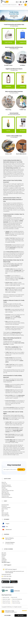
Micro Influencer (5, 493)
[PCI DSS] (5, 591)
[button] (17, 2)
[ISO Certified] (14, 590)
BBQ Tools (5, 418)
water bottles (13, 247)
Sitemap (4, 487)
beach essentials (15, 265)
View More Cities (6, 562)
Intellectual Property (6, 486)
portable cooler (17, 270)
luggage (7, 232)
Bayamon (4, 554)
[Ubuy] (6, 2)
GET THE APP (21, 615)
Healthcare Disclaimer (7, 497)
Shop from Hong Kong (17, 599)
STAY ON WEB (7, 615)
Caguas (3, 558)
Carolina (4, 555)
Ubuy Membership (6, 494)
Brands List (4, 506)
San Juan (4, 552)
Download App (5, 504)
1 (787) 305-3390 (7, 576)
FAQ (3, 511)
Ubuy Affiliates (5, 514)
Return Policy (5, 509)
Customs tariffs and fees (8, 490)
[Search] (25, 5)
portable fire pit (8, 386)
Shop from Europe (16, 603)
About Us (4, 482)
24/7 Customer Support (11, 569)
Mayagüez (4, 561)
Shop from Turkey (6, 603)
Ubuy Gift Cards (5, 515)
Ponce (3, 557)
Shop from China (15, 601)
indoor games (21, 395)
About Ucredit (5, 513)
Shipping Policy (5, 492)
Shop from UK (14, 597)
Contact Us (4, 483)
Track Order (4, 489)
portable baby (15, 347)
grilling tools (12, 441)
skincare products (16, 332)
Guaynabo (4, 559)
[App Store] (5, 582)
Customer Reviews (6, 507)
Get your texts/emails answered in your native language (14, 572)
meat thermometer (9, 437)
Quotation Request (6, 485)
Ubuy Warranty (5, 496)
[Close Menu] (1, 2)
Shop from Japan (6, 599)
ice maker (21, 278)
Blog (3, 510)
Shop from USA (6, 597)
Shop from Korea (6, 601)
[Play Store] (14, 582)
